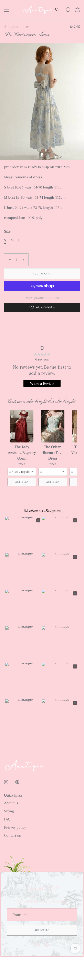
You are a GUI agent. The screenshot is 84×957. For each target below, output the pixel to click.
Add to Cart (42, 273)
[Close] (77, 877)
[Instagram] (37, 945)
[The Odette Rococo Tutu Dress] (53, 426)
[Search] (68, 10)
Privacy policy (15, 827)
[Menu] (6, 9)
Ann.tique (12, 26)
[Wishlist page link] (57, 10)
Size (7, 231)
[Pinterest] (47, 945)
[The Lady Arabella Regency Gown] (22, 426)
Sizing (9, 811)
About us (11, 803)
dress (26, 26)
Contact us (12, 835)
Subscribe (42, 930)
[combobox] (22, 472)
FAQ (7, 819)
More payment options (42, 298)
